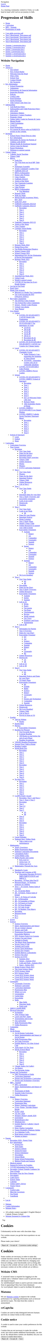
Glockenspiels (29, 612)
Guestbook (14, 1196)
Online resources (25, 462)
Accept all (13, 1245)
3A (25, 812)
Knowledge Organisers (27, 530)
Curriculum (10, 25)
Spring (26, 546)
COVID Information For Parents (22, 1167)
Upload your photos (22, 307)
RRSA (12, 158)
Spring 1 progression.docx (15, 50)
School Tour (14, 78)
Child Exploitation (16, 123)
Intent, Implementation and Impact (27, 926)
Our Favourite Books (27, 732)
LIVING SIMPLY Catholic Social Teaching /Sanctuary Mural (29, 416)
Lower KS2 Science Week (24, 975)
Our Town (27, 618)
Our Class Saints (25, 488)
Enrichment (19, 1118)
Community (10, 1188)
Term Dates (19, 1147)
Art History (19, 1068)
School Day (19, 1144)
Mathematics (14, 845)
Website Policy (11, 1208)
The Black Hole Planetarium (25, 942)
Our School (14, 70)
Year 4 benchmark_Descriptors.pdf (18, 37)
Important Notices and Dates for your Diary (29, 677)
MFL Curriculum (21, 1085)
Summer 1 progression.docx (16, 54)
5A (25, 660)
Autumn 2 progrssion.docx (15, 47)
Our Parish (14, 1194)
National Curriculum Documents (26, 852)
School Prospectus (16, 86)
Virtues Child (15, 156)
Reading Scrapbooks (26, 740)
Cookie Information (13, 1206)
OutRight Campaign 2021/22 (25, 222)
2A (25, 490)
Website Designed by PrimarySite (18, 1216)
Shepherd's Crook (21, 870)
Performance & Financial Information (23, 90)
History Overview (21, 1099)
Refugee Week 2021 (22, 259)
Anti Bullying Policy (17, 107)
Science (31, 544)
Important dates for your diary (30, 495)
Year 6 (21, 220)
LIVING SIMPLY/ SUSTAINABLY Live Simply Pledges (30, 410)
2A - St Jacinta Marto (22, 891)
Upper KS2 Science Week (24, 979)
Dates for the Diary (26, 587)
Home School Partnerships (24, 1159)
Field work (23, 1006)
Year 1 (21, 210)
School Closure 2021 (22, 253)
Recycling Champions (18, 299)
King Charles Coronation (24, 1128)
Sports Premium (16, 101)
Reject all (5, 1245)
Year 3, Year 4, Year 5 (27, 800)
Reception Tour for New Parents (22, 1173)
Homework (23, 503)
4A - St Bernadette (21, 899)
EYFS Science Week (22, 971)
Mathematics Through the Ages (26, 866)
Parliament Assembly (22, 167)
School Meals (20, 1157)
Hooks (21, 722)
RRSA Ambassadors (22, 173)
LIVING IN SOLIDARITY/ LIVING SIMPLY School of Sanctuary (29, 379)
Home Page (5, 6)
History (31, 534)
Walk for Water (20, 195)
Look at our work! (26, 501)
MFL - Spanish (11, 27)
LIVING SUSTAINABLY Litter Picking (29, 368)
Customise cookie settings (28, 1245)
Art (29, 536)
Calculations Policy (22, 854)
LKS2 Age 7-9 (24, 862)
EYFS (12, 920)
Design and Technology (32, 699)
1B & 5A (27, 336)
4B (25, 583)
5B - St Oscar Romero (23, 905)
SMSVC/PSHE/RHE (18, 1008)
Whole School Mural (22, 1050)
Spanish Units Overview (23, 1093)
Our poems (28, 608)
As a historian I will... (22, 1132)
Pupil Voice (14, 288)
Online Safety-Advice (18, 1184)
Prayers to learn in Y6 (27, 715)
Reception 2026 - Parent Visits (21, 1140)
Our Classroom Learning (24, 183)
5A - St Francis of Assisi (23, 903)
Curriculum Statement (23, 988)
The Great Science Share (24, 969)
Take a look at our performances (25, 842)
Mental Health (15, 121)
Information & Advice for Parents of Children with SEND (23, 141)
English (26, 686)
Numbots (22, 505)
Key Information (12, 84)
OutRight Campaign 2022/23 (25, 206)
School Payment (20, 1151)
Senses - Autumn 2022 (27, 961)
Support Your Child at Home (25, 744)
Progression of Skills (13, 29)
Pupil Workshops (16, 127)
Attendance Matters (17, 113)
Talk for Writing (20, 719)
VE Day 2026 (20, 1114)
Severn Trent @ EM (22, 944)
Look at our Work (25, 511)
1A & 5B (27, 332)
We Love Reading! (26, 575)
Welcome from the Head (19, 74)
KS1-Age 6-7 (24, 860)
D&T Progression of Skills (24, 1074)
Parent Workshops (16, 148)
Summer (27, 561)
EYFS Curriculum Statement (29, 468)
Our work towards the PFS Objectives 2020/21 (24, 296)
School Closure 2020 (22, 251)
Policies (13, 94)
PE (25, 649)
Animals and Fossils (22, 946)
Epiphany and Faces (31, 620)
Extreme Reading (25, 734)
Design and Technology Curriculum (28, 1078)
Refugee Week (20, 193)
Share (17, 441)
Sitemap (8, 1204)
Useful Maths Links (22, 856)
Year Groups (14, 447)
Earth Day (18, 160)
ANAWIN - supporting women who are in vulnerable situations (32, 363)
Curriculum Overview (18, 445)
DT (25, 637)
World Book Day (21, 748)
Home (8, 23)
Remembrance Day (22, 1120)
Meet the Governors (17, 1192)
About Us (9, 68)
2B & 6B (27, 330)
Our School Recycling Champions (27, 303)
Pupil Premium (15, 98)
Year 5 (21, 218)
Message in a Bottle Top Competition (28, 292)
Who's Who (14, 76)
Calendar (13, 1182)
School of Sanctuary (17, 435)
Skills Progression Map (23, 1023)
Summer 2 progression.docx (16, 56)
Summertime (28, 623)
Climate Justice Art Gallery (24, 1066)
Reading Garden (21, 746)
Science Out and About (23, 938)
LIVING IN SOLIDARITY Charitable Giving (29, 351)
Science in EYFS (21, 957)
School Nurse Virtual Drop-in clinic (23, 136)
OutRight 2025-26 (21, 171)
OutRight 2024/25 (21, 179)
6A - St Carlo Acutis (22, 907)
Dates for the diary (26, 453)
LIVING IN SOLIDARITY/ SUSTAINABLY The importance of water (29, 323)
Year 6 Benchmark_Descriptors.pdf (18, 42)
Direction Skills (25, 1004)
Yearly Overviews (21, 847)
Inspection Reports (17, 92)
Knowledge (19, 998)
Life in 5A (23, 664)
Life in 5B (23, 666)
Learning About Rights (23, 228)
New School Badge (17, 72)
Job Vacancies (15, 82)
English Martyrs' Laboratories (25, 953)
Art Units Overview (22, 1041)
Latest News (14, 1177)
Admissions (14, 88)
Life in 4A (23, 602)
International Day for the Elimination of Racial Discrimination (28, 256)
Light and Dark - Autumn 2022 (30, 963)
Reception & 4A (30, 338)
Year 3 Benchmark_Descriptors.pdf (18, 35)
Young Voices (15, 1186)
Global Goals (19, 278)
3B (25, 513)
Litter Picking (20, 187)
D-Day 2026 (19, 1111)
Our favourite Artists (22, 1070)
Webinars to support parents (20, 150)
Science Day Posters (22, 951)
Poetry (26, 606)
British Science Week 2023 (24, 967)
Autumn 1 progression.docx (16, 45)
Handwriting (19, 724)
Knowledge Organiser (27, 635)
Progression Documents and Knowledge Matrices (25, 933)
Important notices (25, 455)
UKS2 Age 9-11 (25, 864)
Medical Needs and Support (25, 1161)
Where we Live (20, 992)
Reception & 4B (30, 340)
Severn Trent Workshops (24, 948)
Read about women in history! (26, 1134)
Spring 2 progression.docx (15, 52)
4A (25, 581)
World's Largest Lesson (23, 280)
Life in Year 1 (24, 484)
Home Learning (25, 519)
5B (25, 662)
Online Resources (25, 482)
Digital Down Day (21, 247)
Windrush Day (20, 1122)
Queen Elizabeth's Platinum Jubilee (27, 1130)
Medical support (16, 1163)
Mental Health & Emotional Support (23, 144)
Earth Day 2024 (20, 202)
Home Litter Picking (22, 175)
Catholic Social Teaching (19, 154)
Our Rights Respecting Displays (26, 249)
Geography (32, 540)
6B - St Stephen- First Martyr (25, 909)
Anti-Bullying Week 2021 (24, 276)
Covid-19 (13, 125)
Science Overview (21, 924)
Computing (32, 538)
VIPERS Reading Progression (26, 742)
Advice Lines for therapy (19, 146)
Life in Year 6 (24, 713)
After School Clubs (22, 1014)
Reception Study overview (29, 457)
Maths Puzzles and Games (24, 858)
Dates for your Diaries (27, 515)
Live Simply (14, 311)
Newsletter (23, 585)
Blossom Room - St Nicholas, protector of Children (25, 884)
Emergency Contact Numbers (21, 115)
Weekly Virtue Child (26, 523)
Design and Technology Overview (27, 1081)
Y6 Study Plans (25, 680)
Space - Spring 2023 (26, 965)
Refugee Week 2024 (22, 245)
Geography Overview (23, 984)
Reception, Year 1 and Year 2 (29, 798)
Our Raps (27, 610)
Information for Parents (27, 629)
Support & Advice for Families (21, 1165)
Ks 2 (16, 918)
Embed (17, 439)
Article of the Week (22, 181)
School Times (15, 1180)
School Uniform (20, 1149)
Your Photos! (19, 309)
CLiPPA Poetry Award (23, 796)
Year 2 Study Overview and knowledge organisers (29, 498)
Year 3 (21, 214)
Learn (17, 437)
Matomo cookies (13, 1297)
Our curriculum (20, 1021)
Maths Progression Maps (24, 849)
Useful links (19, 996)
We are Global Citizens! (23, 928)
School (17, 375)
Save (21, 1339)
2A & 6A (27, 327)
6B (25, 674)
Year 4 (21, 216)
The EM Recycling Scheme (25, 301)
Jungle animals (29, 616)
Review (26, 614)
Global (17, 313)
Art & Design (15, 1031)
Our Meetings (24, 191)
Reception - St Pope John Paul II (26, 880)
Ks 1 (16, 915)
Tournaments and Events (24, 1019)
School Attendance (21, 1153)
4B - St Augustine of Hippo (25, 901)
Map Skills (23, 1002)
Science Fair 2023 (21, 955)
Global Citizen (11, 152)
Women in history (21, 1136)
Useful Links (14, 96)
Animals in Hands (21, 940)
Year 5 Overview (25, 631)
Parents (8, 1138)
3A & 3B (27, 334)
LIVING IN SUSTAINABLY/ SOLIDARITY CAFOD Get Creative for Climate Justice (30, 344)
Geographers (19, 994)
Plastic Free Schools (17, 290)
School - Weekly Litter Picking (26, 305)
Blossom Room (20, 913)
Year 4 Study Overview (27, 589)
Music (12, 1029)
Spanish (31, 542)
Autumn (27, 532)
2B (25, 493)
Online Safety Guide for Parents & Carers (25, 119)
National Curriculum (22, 986)
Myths (26, 604)
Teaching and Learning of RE (25, 872)
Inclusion (9, 134)
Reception (23, 208)
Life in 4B (23, 625)
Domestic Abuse (16, 117)
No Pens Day (19, 779)
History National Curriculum (25, 1105)
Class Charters (20, 177)
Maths (26, 689)
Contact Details (15, 80)
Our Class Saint (25, 451)
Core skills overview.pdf (14, 33)
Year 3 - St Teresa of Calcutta (25, 897)
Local (17, 348)
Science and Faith (21, 930)
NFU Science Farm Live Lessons (27, 936)
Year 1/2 (22, 806)
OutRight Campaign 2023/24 (25, 204)
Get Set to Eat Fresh (17, 286)
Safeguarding (10, 105)
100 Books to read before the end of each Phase (29, 737)
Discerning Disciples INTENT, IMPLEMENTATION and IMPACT (30, 876)
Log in (3, 4)
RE (25, 653)
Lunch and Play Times (23, 1017)
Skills (17, 1000)
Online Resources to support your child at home (29, 527)
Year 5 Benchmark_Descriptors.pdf (18, 39)
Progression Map (21, 990)
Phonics (22, 466)
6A (25, 672)
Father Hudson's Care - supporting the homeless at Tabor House (32, 356)
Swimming (19, 1012)
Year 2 (21, 212)
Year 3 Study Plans (26, 521)
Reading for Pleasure (22, 730)
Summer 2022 (24, 959)
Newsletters (19, 1155)
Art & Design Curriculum (24, 1033)
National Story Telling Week (25, 839)
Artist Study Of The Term (24, 1048)
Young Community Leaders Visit (27, 169)
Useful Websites (20, 837)
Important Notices (25, 478)
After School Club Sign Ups (20, 103)
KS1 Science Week (22, 973)
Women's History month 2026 (25, 1116)
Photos (21, 464)
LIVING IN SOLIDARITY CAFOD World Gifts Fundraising (29, 317)
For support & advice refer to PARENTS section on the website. (25, 130)
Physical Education (17, 1010)
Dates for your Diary (26, 633)
